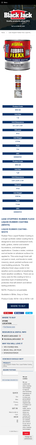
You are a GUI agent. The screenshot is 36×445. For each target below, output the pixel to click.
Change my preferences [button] (28, 437)
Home (3, 32)
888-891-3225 (21, 26)
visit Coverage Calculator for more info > (12, 380)
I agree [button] (26, 433)
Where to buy (18, 306)
